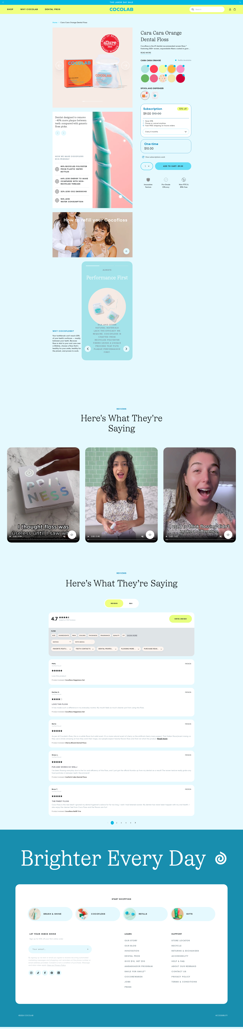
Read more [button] (162, 739)
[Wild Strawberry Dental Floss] (180, 69)
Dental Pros (132, 956)
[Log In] (230, 9)
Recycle (176, 945)
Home (55, 22)
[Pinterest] (52, 973)
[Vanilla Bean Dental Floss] (172, 78)
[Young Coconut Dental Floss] (163, 69)
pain (74, 635)
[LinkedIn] (58, 973)
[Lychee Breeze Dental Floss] (154, 78)
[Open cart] (234, 9)
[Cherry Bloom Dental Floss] (180, 78)
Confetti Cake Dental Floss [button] (76, 777)
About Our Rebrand (183, 966)
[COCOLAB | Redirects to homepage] (121, 9)
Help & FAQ (178, 961)
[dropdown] (62, 642)
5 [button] (130, 823)
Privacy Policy (180, 976)
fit (124, 635)
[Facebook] (45, 973)
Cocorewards (134, 976)
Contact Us (178, 971)
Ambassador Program (139, 966)
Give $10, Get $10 (135, 961)
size (53, 635)
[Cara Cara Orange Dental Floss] (172, 69)
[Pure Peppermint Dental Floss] (154, 69)
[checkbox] (84, 642)
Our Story (131, 940)
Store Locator (180, 940)
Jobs (127, 981)
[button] (60, 66)
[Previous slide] (57, 133)
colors (82, 635)
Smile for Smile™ (135, 971)
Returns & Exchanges (185, 950)
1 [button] (112, 823)
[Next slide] (63, 133)
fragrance (105, 635)
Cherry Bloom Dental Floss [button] (75, 743)
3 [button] (121, 823)
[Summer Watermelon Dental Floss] (145, 78)
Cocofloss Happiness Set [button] (75, 680)
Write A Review (180, 619)
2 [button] (116, 823)
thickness (93, 635)
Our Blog (130, 945)
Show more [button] (132, 635)
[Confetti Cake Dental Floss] (163, 78)
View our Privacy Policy (56, 965)
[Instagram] (31, 973)
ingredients (64, 635)
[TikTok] (38, 973)
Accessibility (179, 956)
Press (128, 987)
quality (116, 635)
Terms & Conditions (184, 981)
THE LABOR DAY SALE (121, 2)
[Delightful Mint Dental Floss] (145, 69)
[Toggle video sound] (72, 534)
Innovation (132, 950)
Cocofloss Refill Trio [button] (73, 811)
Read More (146, 52)
